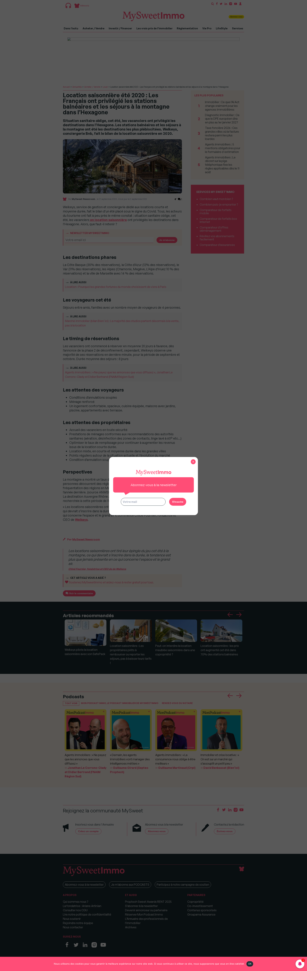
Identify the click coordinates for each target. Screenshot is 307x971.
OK (250, 963)
